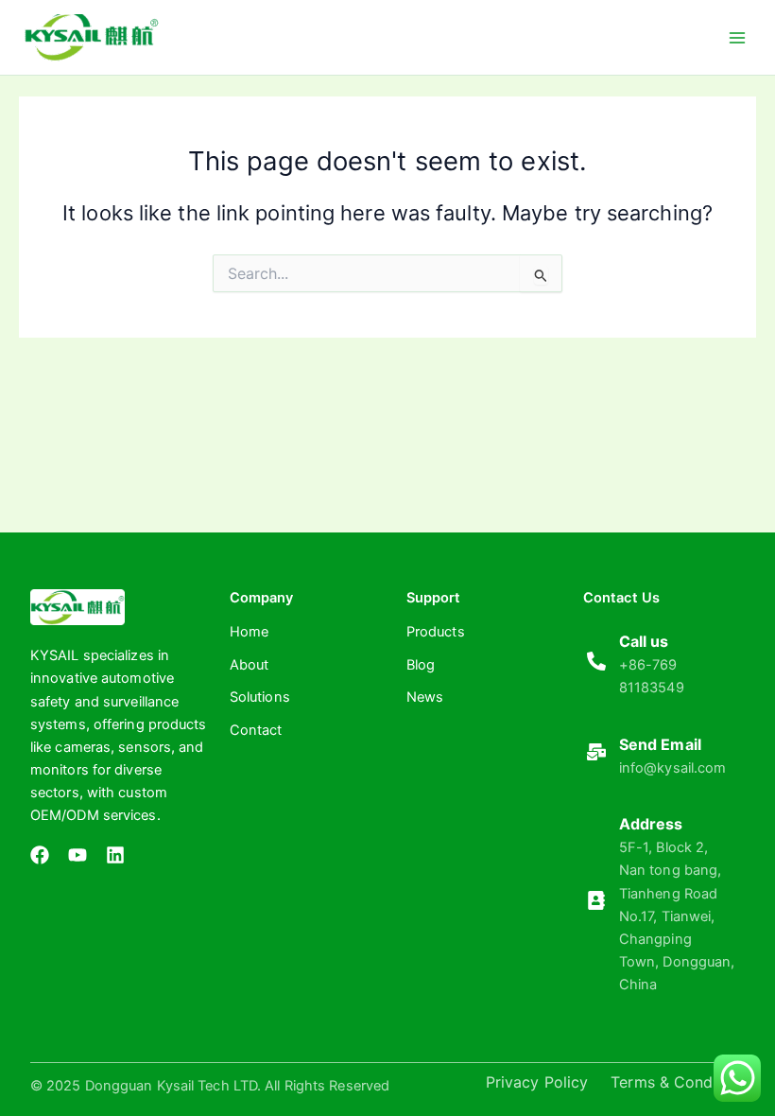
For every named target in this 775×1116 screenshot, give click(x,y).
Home (249, 631)
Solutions (260, 697)
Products (435, 631)
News (424, 697)
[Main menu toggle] (737, 37)
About (249, 664)
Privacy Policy (537, 1082)
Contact (256, 730)
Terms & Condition (678, 1082)
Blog (420, 664)
